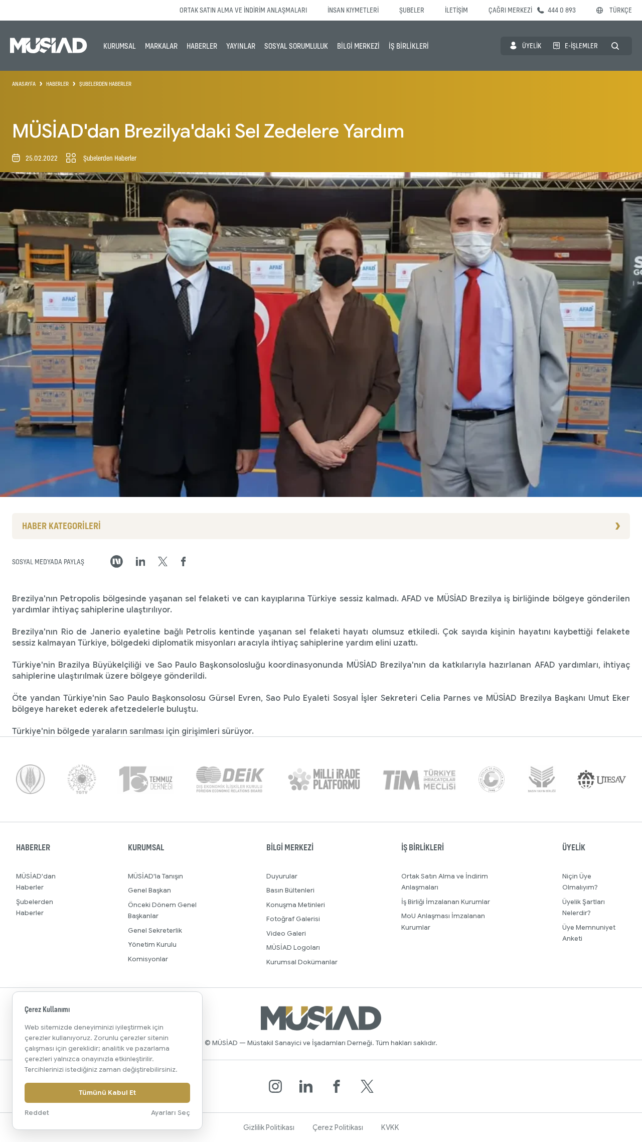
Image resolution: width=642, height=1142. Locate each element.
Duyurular (281, 876)
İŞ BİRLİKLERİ (409, 46)
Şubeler (411, 10)
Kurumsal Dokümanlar (302, 962)
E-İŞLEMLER (581, 45)
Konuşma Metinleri (295, 905)
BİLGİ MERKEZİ (358, 46)
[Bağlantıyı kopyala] (116, 561)
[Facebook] (336, 1086)
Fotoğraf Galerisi (293, 919)
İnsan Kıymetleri (353, 10)
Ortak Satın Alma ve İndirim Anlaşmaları (243, 10)
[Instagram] (275, 1086)
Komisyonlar (148, 959)
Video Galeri (286, 933)
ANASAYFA (24, 84)
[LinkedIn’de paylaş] (140, 561)
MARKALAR (161, 46)
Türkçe (620, 10)
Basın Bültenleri (290, 890)
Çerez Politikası (337, 1127)
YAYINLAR (240, 46)
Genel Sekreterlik (155, 930)
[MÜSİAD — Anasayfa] (48, 46)
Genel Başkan (149, 890)
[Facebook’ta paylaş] (183, 562)
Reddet (37, 1112)
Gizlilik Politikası (268, 1127)
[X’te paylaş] (163, 562)
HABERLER (202, 46)
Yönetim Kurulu (152, 944)
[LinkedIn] (305, 1086)
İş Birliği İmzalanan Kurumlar (445, 902)
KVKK (390, 1127)
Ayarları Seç (170, 1112)
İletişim (456, 10)
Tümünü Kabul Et (107, 1092)
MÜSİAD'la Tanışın (155, 876)
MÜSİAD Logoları (293, 947)
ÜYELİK (531, 45)
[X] (367, 1086)
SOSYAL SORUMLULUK (296, 46)
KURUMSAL (119, 46)
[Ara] (615, 46)
